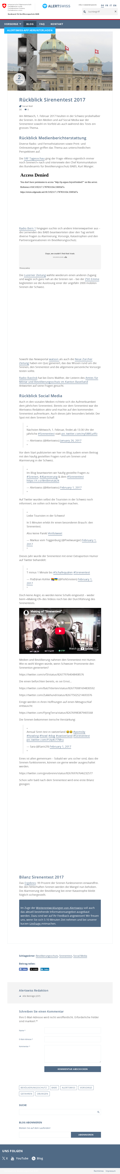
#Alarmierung (49, 476)
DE (102, 5)
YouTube (22, 1158)
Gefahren (26, 1093)
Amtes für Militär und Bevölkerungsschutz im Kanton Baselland (58, 379)
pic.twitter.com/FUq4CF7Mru (45, 739)
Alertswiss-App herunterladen (31, 31)
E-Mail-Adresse (26, 1039)
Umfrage (35, 923)
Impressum (111, 1171)
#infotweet (55, 533)
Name (22, 1030)
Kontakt (58, 24)
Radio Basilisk (28, 378)
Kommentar (24, 1046)
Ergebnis (30, 883)
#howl (44, 735)
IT (111, 5)
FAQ (43, 24)
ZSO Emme (92, 279)
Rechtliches (99, 1171)
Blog (31, 24)
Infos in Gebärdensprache (88, 5)
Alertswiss (68, 1087)
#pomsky (79, 732)
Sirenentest (65, 955)
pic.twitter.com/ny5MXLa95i (79, 433)
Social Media (80, 955)
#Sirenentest (46, 433)
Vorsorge (13, 24)
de (20, 109)
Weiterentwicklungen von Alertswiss (59, 908)
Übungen (42, 1093)
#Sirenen (32, 476)
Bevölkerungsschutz (47, 955)
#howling (33, 735)
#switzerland (64, 735)
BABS (54, 1087)
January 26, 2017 (70, 440)
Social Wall (27, 106)
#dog (51, 735)
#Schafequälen (63, 572)
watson (54, 359)
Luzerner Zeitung (35, 275)
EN (114, 5)
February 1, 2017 (71, 487)
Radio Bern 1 (27, 228)
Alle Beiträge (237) (31, 996)
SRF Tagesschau (34, 158)
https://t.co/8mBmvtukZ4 (43, 480)
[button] (115, 11)
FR (106, 5)
